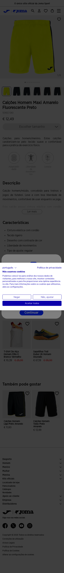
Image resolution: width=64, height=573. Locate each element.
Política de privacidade (49, 267)
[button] (9, 268)
